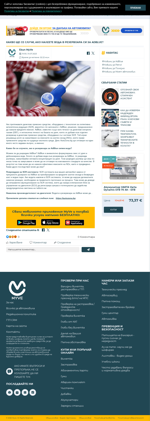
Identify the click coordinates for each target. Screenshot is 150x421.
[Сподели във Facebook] (88, 53)
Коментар (40, 242)
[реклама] (75, 31)
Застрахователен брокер (118, 307)
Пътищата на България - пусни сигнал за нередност (118, 338)
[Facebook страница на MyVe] (9, 395)
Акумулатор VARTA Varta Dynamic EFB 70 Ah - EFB (120, 188)
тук (28, 377)
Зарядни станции (72, 405)
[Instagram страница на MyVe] (17, 395)
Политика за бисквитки (16, 11)
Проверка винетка (73, 315)
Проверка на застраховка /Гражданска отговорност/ (77, 307)
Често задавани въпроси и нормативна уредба (117, 369)
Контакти (13, 331)
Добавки (66, 394)
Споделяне (64, 242)
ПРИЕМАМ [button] (135, 7)
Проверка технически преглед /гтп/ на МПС (75, 297)
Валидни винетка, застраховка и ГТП (72, 288)
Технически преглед (114, 289)
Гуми (64, 376)
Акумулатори (69, 400)
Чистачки (67, 388)
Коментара (86, 237)
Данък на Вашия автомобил (71, 335)
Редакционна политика (21, 314)
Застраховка (69, 364)
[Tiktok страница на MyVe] (32, 395)
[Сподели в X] (93, 53)
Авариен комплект (73, 382)
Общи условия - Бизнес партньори (61, 418)
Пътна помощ (111, 301)
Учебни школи (111, 361)
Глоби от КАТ (69, 321)
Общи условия (85, 418)
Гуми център (110, 313)
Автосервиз (109, 295)
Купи (113, 209)
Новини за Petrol (113, 64)
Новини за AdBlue (113, 61)
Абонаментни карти (74, 370)
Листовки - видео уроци (117, 355)
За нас (10, 302)
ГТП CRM (11, 320)
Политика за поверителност (46, 11)
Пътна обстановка (73, 342)
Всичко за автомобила (20, 308)
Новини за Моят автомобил (119, 71)
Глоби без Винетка (73, 327)
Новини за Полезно (114, 68)
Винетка (66, 358)
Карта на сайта (16, 326)
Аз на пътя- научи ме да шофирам (117, 348)
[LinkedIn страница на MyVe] (25, 395)
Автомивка (109, 319)
